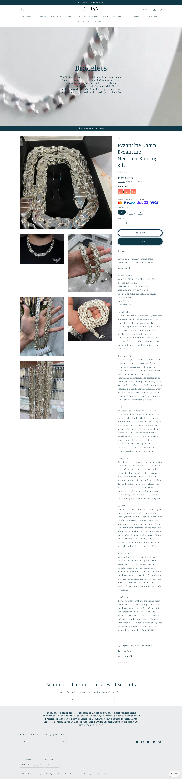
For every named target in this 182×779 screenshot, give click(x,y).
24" (140, 212)
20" (121, 212)
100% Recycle (128, 651)
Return (125, 656)
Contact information (105, 774)
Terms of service (76, 774)
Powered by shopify (36, 774)
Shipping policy (89, 774)
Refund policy (51, 774)
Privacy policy (63, 774)
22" (131, 212)
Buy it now (140, 241)
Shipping (121, 181)
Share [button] (123, 251)
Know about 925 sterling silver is (137, 646)
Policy (131, 656)
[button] (22, 9)
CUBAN (27, 774)
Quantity (121, 218)
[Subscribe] (111, 700)
